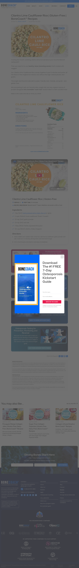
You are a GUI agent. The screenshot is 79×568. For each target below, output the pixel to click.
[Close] (62, 256)
